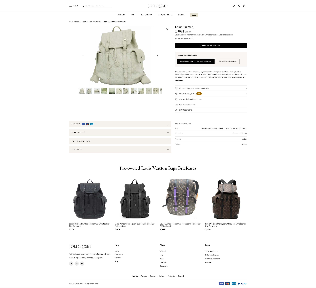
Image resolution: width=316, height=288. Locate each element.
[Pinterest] (82, 263)
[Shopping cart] (244, 5)
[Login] (238, 5)
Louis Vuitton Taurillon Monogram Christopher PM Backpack (89, 225)
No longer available (211, 45)
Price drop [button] (146, 15)
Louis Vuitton (184, 27)
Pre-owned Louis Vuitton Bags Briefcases (195, 61)
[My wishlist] (233, 5)
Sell (194, 15)
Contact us (119, 254)
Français (144, 276)
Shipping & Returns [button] (81, 141)
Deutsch (153, 276)
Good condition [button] (183, 39)
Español (181, 276)
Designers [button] (164, 266)
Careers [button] (118, 257)
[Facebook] (71, 263)
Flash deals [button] (166, 15)
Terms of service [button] (211, 251)
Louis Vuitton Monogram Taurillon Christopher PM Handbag (134, 225)
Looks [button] (181, 15)
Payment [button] (76, 124)
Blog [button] (116, 261)
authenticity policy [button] (212, 258)
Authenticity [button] (78, 132)
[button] (157, 56)
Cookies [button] (208, 262)
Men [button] (133, 15)
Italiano (161, 276)
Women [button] (121, 15)
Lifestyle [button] (163, 262)
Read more (179, 80)
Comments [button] (77, 149)
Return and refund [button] (212, 255)
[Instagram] (77, 263)
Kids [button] (161, 258)
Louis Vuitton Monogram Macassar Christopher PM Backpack (180, 225)
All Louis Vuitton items (227, 61)
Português (171, 276)
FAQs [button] (117, 251)
